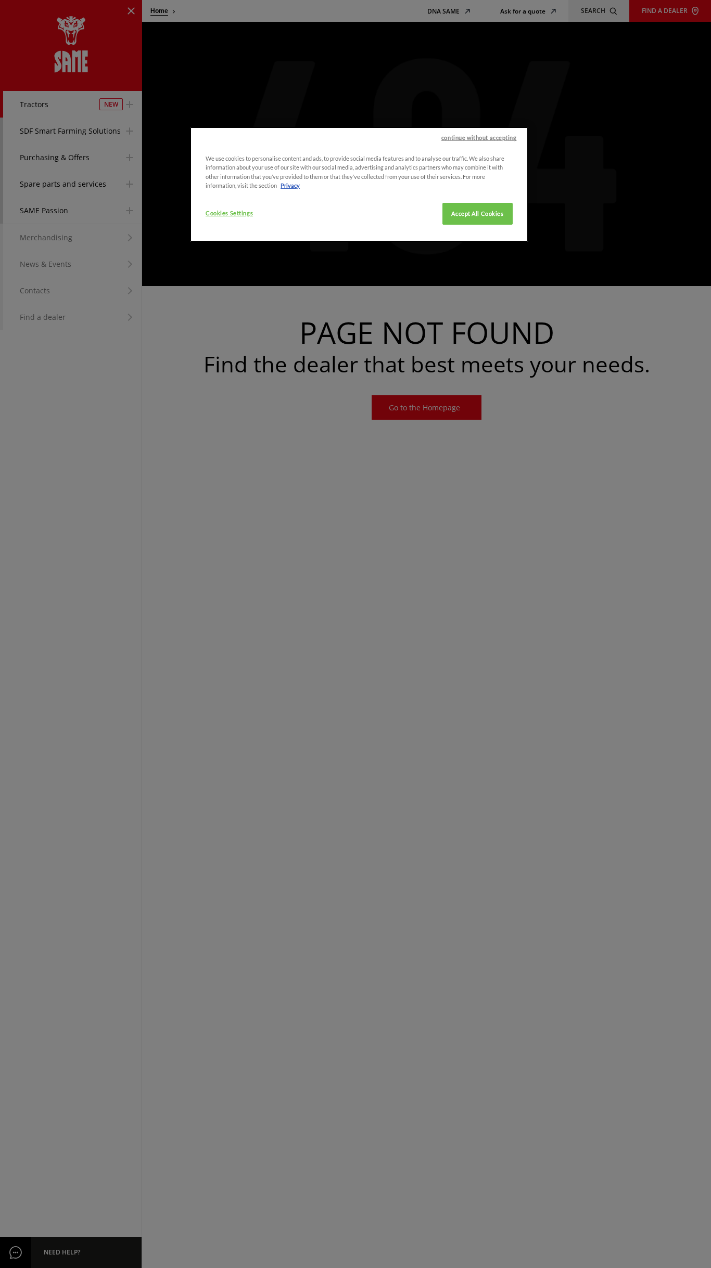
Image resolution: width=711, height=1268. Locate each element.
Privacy (290, 185)
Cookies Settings (229, 212)
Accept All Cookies (477, 213)
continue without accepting (479, 137)
